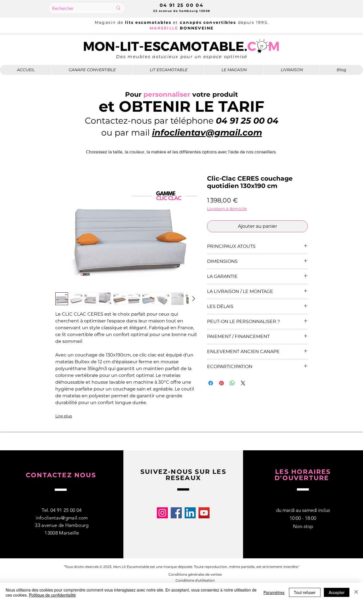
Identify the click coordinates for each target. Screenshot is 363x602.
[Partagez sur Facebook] (210, 383)
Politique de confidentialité (52, 595)
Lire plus (63, 416)
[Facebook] (176, 512)
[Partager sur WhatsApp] (232, 383)
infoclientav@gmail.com (62, 518)
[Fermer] (356, 592)
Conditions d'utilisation (195, 580)
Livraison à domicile (227, 208)
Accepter (337, 592)
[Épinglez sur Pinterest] (221, 383)
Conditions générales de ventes (195, 574)
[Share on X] (243, 383)
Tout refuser (305, 592)
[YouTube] (204, 512)
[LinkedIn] (190, 512)
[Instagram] (162, 512)
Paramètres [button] (273, 592)
